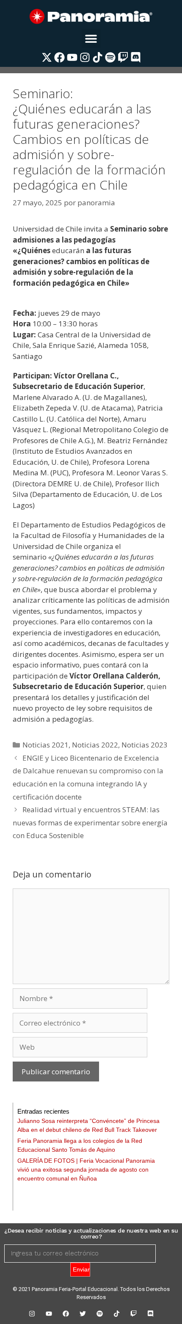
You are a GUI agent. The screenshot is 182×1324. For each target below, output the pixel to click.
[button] (91, 38)
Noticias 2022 (95, 745)
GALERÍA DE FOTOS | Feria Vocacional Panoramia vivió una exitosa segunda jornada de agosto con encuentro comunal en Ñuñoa (86, 1169)
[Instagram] (85, 57)
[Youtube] (72, 57)
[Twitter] (82, 1313)
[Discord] (135, 57)
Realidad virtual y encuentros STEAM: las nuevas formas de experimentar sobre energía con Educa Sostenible (90, 822)
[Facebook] (59, 57)
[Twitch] (123, 57)
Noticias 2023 (144, 745)
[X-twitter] (46, 57)
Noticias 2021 (45, 745)
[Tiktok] (97, 57)
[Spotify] (110, 57)
